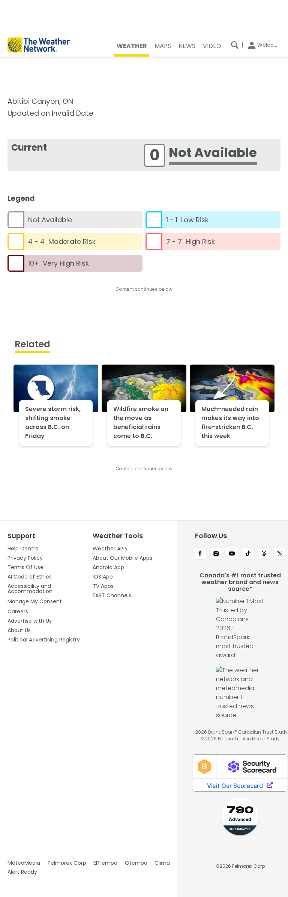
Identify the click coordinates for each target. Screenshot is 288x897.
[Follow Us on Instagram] (216, 554)
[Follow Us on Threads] (264, 554)
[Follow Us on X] (280, 554)
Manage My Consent (35, 601)
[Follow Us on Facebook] (200, 554)
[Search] (234, 45)
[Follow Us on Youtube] (232, 554)
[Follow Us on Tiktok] (248, 554)
